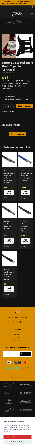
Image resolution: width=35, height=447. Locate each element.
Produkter (19, 21)
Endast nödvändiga (17, 442)
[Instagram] (17, 322)
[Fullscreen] (17, 46)
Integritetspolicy (17, 340)
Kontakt (17, 337)
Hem (11, 21)
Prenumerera (25, 354)
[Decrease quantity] (4, 106)
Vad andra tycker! (11, 125)
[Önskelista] (28, 13)
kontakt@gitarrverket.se (9, 3)
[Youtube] (20, 322)
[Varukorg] (31, 13)
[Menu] (3, 14)
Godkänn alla (17, 437)
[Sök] (25, 13)
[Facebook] (13, 322)
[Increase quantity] (13, 106)
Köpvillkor (17, 334)
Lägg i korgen (9, 192)
